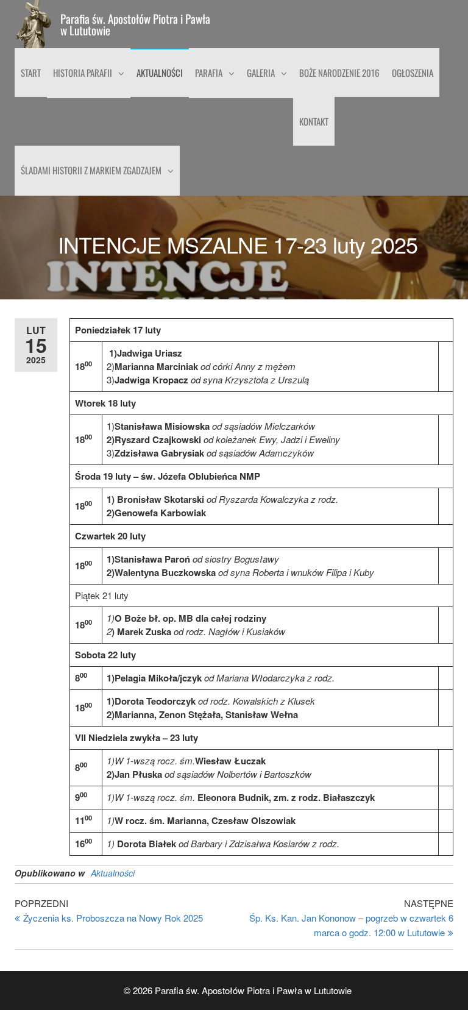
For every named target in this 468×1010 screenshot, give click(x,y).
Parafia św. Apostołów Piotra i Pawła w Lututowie (135, 24)
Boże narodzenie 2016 (339, 72)
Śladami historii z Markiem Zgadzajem (91, 170)
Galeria (261, 72)
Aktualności (159, 72)
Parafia (208, 72)
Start (31, 72)
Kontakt (313, 121)
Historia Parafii (82, 72)
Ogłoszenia (412, 72)
